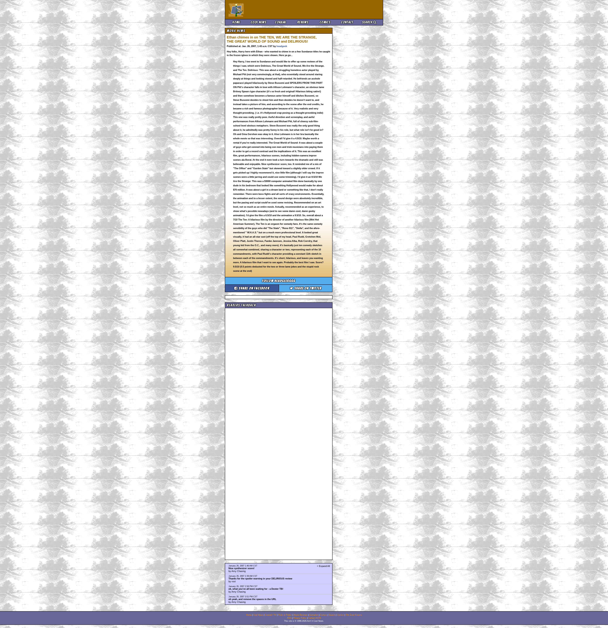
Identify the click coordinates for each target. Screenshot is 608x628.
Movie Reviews (300, 615)
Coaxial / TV (270, 615)
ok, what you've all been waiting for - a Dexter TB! (255, 588)
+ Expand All (323, 566)
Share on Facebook (253, 288)
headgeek (281, 46)
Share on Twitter (307, 288)
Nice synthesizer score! (241, 568)
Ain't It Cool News (251, 9)
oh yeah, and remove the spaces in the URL (252, 599)
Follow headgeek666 (278, 281)
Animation (313, 615)
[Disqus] (279, 431)
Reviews (302, 22)
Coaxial (280, 22)
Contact (347, 22)
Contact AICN (314, 618)
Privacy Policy (300, 618)
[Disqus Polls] (279, 349)
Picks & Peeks (285, 615)
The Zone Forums (354, 615)
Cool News (258, 22)
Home (236, 22)
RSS (289, 618)
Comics (325, 22)
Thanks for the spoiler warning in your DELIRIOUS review (260, 578)
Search (367, 22)
